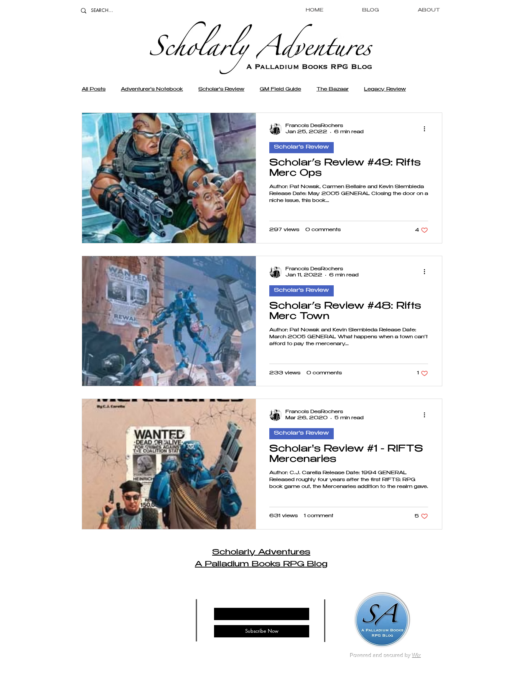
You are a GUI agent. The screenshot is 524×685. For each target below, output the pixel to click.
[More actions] (427, 128)
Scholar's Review (221, 89)
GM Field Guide (280, 89)
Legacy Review (385, 89)
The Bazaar (332, 89)
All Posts (93, 89)
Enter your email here (237, 601)
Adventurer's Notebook (152, 89)
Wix (416, 655)
